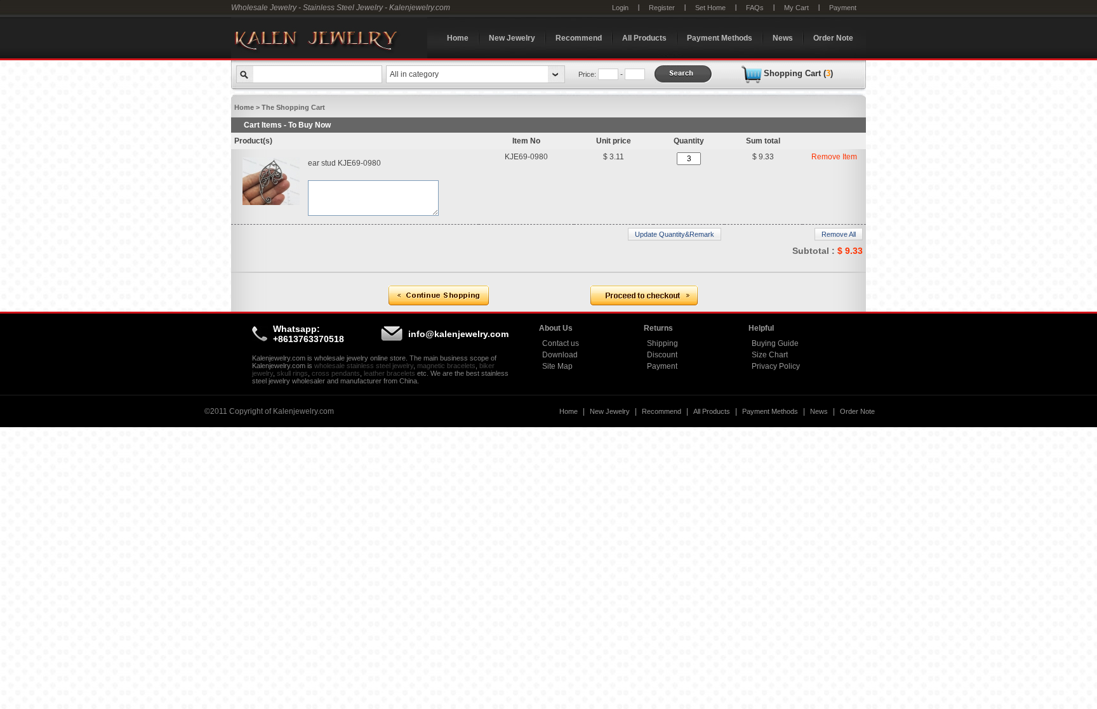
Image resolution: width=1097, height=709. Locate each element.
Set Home (710, 7)
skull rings (292, 373)
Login (620, 7)
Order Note (833, 38)
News (783, 38)
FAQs (755, 7)
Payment (842, 7)
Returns (658, 328)
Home (458, 38)
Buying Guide (775, 343)
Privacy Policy (776, 366)
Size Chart (770, 354)
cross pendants (336, 373)
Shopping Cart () (798, 73)
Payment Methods (719, 38)
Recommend (578, 38)
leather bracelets (389, 373)
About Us (556, 328)
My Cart (796, 7)
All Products (644, 38)
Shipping (662, 343)
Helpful (761, 328)
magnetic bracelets (446, 365)
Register (662, 7)
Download (560, 354)
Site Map (557, 366)
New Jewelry (512, 38)
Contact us (560, 343)
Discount (662, 354)
